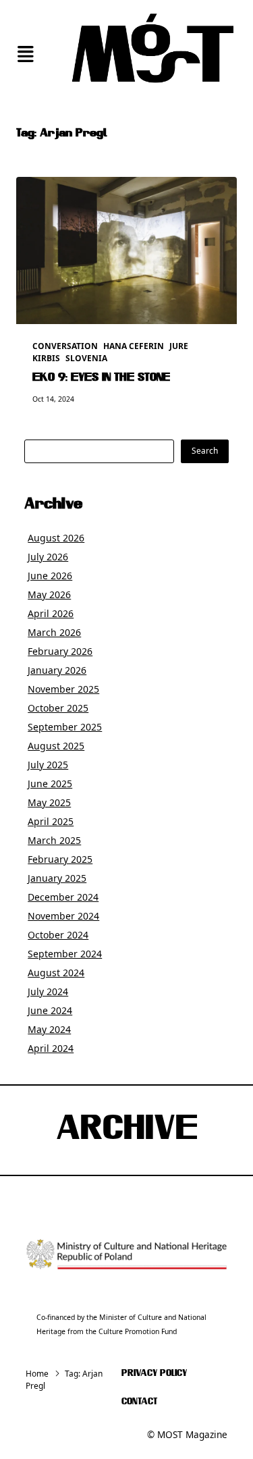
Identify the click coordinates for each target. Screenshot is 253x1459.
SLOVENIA (86, 358)
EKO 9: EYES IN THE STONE (101, 378)
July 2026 (48, 556)
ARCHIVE (127, 1130)
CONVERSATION (65, 346)
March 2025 (54, 840)
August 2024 (56, 972)
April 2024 (51, 1048)
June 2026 (50, 575)
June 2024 (50, 1010)
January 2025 (57, 878)
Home (37, 1373)
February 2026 (60, 651)
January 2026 (57, 670)
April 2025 (51, 821)
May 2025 (49, 802)
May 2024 (49, 1029)
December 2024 (63, 897)
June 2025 (50, 783)
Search (205, 450)
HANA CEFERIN (133, 346)
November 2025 (63, 689)
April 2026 (51, 613)
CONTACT (139, 1402)
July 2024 (48, 991)
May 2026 (49, 594)
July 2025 (48, 764)
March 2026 (54, 632)
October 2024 (58, 934)
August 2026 (56, 537)
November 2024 (63, 915)
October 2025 (58, 707)
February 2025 (60, 859)
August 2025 (56, 745)
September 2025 (65, 726)
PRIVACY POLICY (154, 1373)
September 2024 (65, 953)
